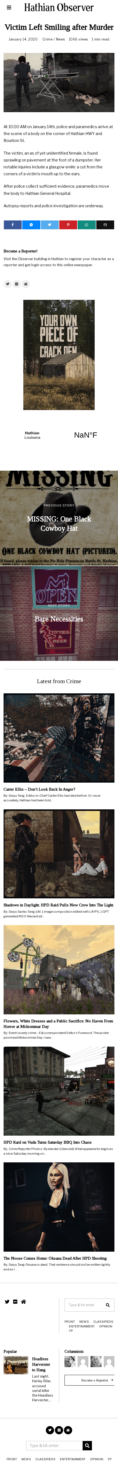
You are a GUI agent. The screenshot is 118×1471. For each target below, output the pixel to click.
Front (69, 1322)
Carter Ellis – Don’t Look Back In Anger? (39, 789)
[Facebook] (13, 224)
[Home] (26, 284)
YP (71, 1331)
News (60, 39)
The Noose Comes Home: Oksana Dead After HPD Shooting (55, 1258)
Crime (48, 39)
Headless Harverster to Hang (41, 1364)
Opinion (105, 1326)
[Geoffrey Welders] (83, 1361)
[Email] (105, 224)
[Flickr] (17, 284)
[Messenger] (31, 224)
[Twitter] (50, 224)
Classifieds (103, 1322)
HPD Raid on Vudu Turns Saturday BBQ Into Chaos (48, 1142)
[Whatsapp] (86, 224)
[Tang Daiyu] (69, 1361)
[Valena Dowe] (109, 1361)
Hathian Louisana (59, 435)
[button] (107, 1305)
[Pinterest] (68, 224)
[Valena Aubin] (96, 1361)
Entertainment (82, 1326)
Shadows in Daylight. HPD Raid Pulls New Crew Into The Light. (59, 904)
